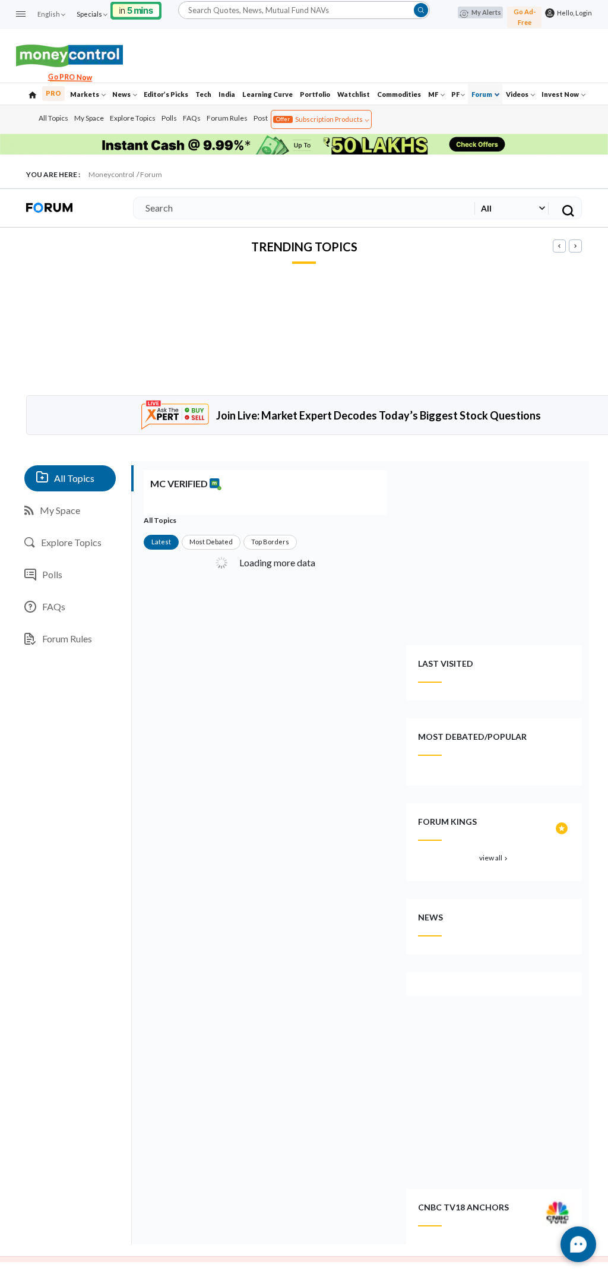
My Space (89, 117)
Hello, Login (573, 13)
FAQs (192, 117)
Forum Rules (227, 117)
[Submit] (421, 10)
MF (433, 94)
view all (494, 857)
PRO (53, 93)
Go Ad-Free (525, 17)
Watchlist (353, 94)
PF (455, 94)
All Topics (53, 117)
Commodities (399, 94)
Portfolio (315, 94)
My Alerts (486, 12)
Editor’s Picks (166, 94)
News (122, 94)
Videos (518, 94)
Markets (85, 94)
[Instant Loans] (136, 9)
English (48, 14)
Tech (203, 94)
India (226, 94)
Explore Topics (133, 117)
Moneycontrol (111, 174)
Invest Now (561, 94)
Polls (169, 117)
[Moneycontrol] (69, 54)
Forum (482, 94)
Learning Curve (267, 94)
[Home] (32, 94)
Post (261, 117)
